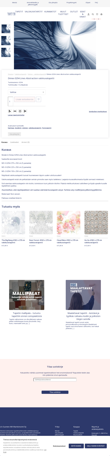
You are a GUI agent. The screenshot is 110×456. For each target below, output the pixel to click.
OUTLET (74, 11)
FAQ (96, 3)
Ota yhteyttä (53, 3)
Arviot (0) (26, 142)
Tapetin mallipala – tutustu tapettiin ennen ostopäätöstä (27, 315)
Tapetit (19, 11)
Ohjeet (88, 3)
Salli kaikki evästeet (96, 446)
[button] (38, 99)
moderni (18, 128)
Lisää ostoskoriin (24, 99)
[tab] (5, 142)
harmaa (11, 128)
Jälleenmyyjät (59, 435)
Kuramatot (50, 11)
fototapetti (46, 128)
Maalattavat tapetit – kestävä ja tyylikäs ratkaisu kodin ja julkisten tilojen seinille (83, 316)
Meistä (14, 3)
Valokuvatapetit (34, 11)
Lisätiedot (14, 142)
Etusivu (10, 74)
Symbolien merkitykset (98, 111)
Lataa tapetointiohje (16, 115)
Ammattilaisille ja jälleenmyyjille (33, 4)
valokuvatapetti (35, 128)
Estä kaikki (76, 446)
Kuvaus (5, 142)
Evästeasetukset (59, 446)
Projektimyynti (71, 3)
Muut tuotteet (63, 12)
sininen (25, 128)
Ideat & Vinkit (83, 14)
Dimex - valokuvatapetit (36, 74)
